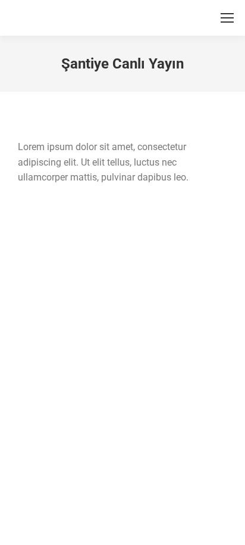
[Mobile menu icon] (227, 18)
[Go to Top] (227, 527)
